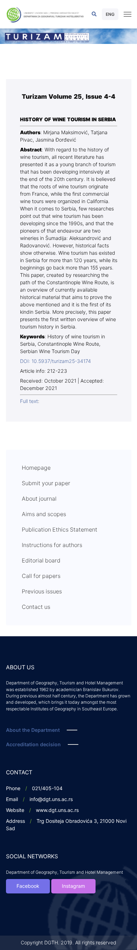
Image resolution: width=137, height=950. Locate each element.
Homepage (36, 468)
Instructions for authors (52, 545)
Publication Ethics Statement (59, 530)
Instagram (73, 886)
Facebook (28, 886)
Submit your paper (46, 483)
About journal (39, 499)
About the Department (33, 730)
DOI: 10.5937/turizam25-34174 (55, 361)
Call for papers (41, 576)
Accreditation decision (33, 744)
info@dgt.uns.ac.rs (51, 799)
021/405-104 (47, 788)
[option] (68, 36)
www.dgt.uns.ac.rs (57, 810)
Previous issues (42, 592)
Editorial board (41, 561)
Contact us (36, 607)
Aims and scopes (44, 514)
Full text (29, 401)
